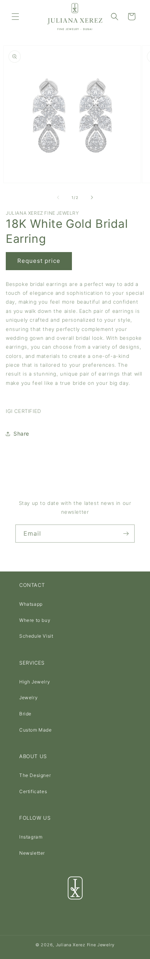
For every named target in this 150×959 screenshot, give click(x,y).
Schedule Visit (36, 636)
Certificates (33, 791)
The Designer (35, 775)
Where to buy (34, 620)
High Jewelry (34, 682)
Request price (38, 260)
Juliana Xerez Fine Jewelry (85, 944)
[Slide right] (91, 197)
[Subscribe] (125, 534)
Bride (25, 714)
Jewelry (28, 697)
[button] (15, 16)
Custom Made (35, 730)
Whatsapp (31, 604)
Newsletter (32, 853)
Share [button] (21, 433)
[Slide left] (58, 197)
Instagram (30, 837)
